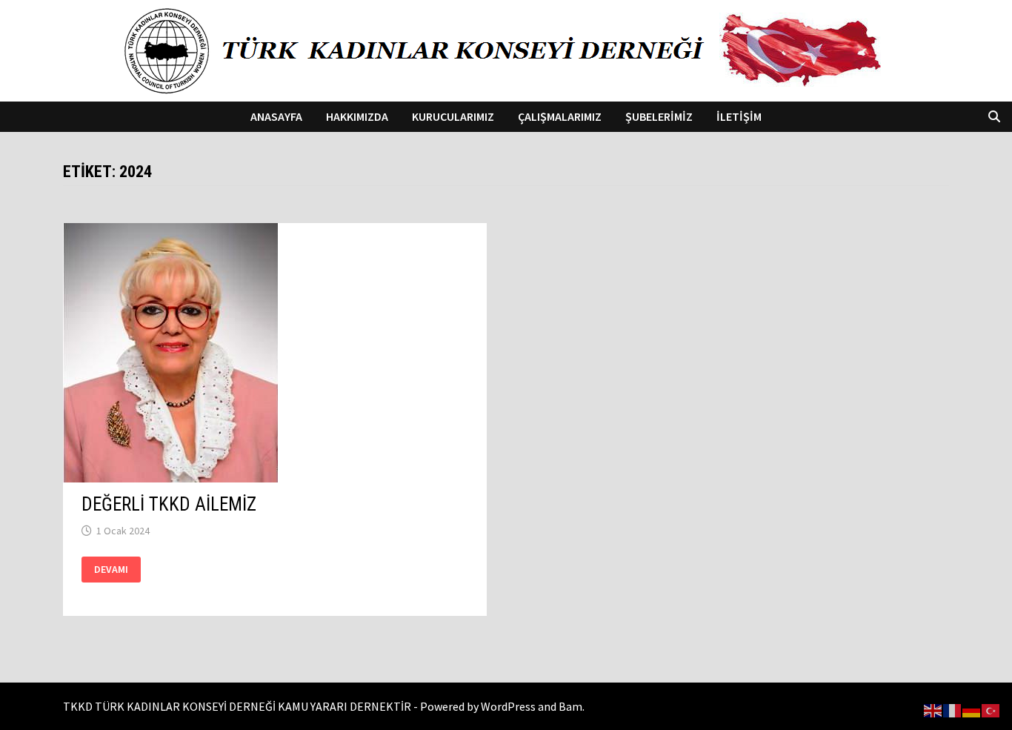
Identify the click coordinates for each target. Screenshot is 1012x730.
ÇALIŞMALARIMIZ (560, 116)
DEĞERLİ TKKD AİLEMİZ (168, 504)
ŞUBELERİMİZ (659, 116)
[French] (952, 708)
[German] (972, 708)
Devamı (112, 570)
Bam (570, 706)
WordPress (508, 706)
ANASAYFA (276, 116)
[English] (933, 708)
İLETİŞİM (739, 116)
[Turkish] (991, 708)
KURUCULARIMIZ (453, 116)
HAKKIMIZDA (357, 116)
